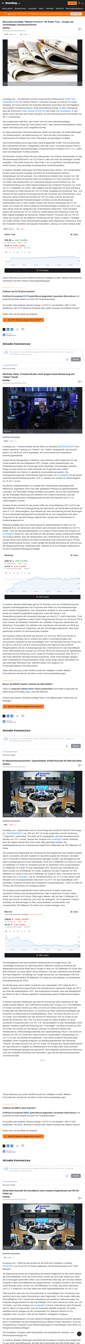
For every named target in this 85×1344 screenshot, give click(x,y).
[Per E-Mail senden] (22, 329)
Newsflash (32, 9)
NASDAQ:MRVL (14, 833)
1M (13, 252)
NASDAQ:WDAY (66, 446)
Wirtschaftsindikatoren (74, 9)
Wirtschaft (60, 9)
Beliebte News (20, 9)
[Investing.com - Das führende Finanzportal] (13, 3)
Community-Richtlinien (10, 365)
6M (18, 252)
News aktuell (7, 9)
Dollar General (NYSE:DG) (33, 111)
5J (25, 252)
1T (6, 252)
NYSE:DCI (8, 1266)
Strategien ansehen (36, 914)
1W (10, 252)
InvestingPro (65, 111)
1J (21, 252)
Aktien (41, 9)
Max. (29, 252)
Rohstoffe (50, 9)
